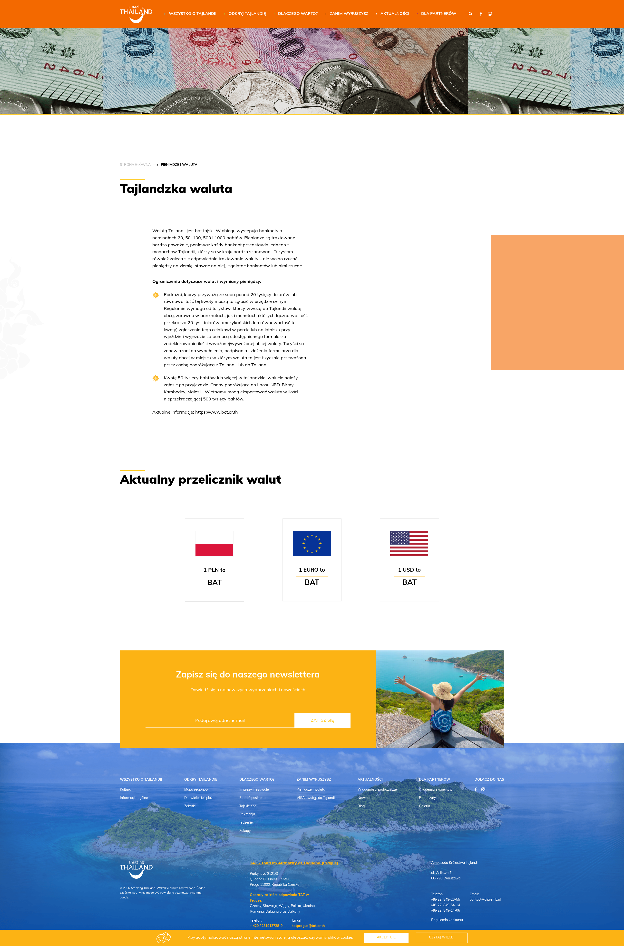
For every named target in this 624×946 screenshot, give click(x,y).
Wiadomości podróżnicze (377, 790)
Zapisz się (322, 720)
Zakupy (245, 831)
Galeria (424, 806)
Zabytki (189, 806)
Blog (361, 806)
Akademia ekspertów (435, 790)
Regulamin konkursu (447, 920)
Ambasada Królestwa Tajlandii (454, 863)
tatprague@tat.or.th (308, 926)
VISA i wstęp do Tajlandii (316, 798)
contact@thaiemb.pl (485, 900)
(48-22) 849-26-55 (445, 900)
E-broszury (427, 798)
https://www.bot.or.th (216, 412)
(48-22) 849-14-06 (445, 911)
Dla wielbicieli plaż (198, 798)
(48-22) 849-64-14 (445, 905)
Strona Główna (135, 165)
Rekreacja (247, 814)
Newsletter (366, 798)
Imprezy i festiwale (254, 790)
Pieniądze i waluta (311, 790)
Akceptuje (386, 937)
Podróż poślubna (252, 798)
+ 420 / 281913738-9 (266, 926)
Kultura (125, 790)
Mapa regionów (196, 790)
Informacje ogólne (134, 798)
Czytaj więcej (441, 937)
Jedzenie (246, 823)
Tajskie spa (247, 806)
